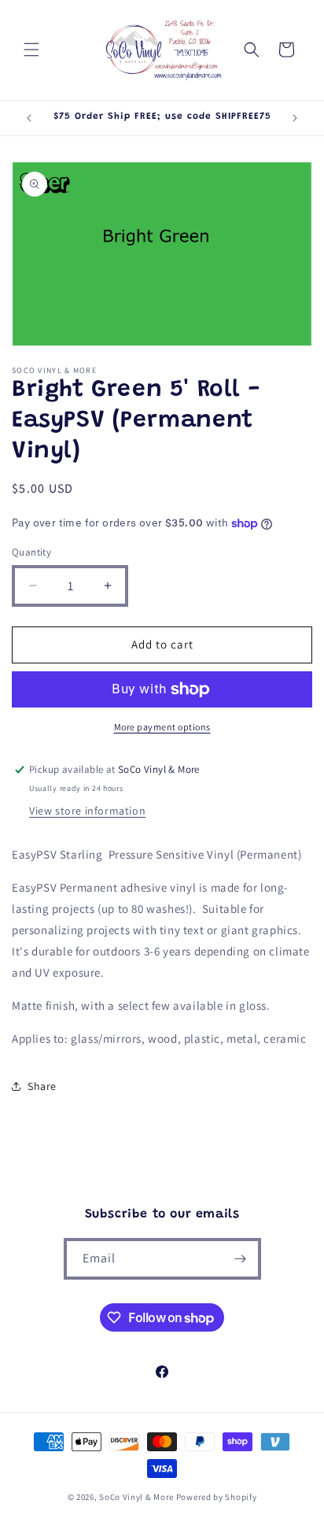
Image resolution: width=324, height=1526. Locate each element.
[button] (31, 49)
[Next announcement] (295, 118)
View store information (87, 811)
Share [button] (42, 1086)
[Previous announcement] (29, 118)
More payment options (162, 727)
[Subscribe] (240, 1259)
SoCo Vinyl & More (136, 1496)
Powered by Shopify (216, 1496)
